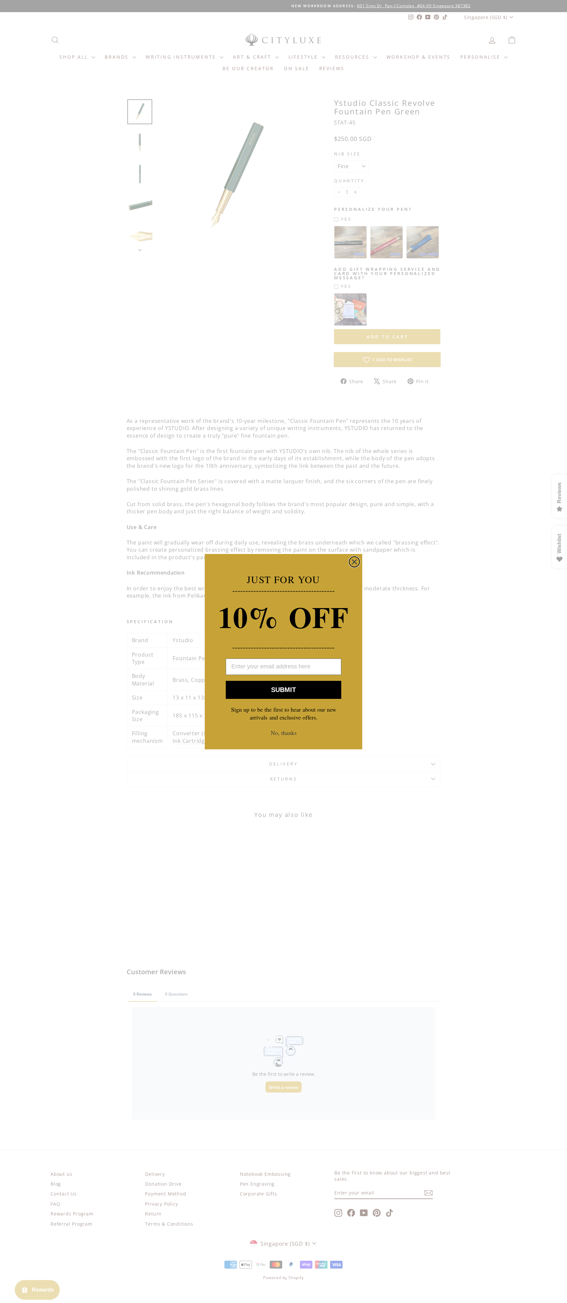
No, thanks (284, 733)
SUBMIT (283, 689)
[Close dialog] (354, 562)
